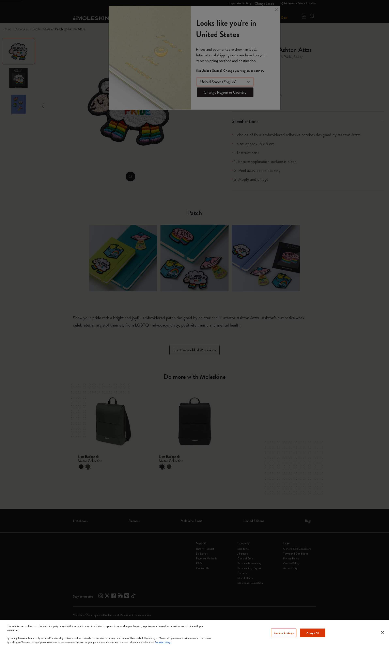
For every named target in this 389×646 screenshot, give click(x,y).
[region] (194, 633)
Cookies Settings (284, 633)
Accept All (313, 633)
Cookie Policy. (163, 642)
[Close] (382, 632)
